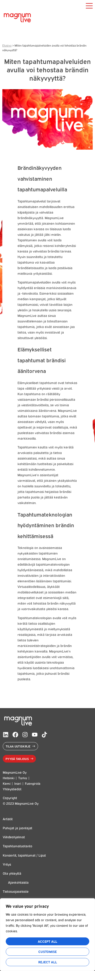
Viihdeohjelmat (14, 837)
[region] (47, 934)
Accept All (47, 941)
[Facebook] (15, 735)
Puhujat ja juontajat (17, 828)
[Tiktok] (44, 735)
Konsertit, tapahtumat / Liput (24, 855)
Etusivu (7, 45)
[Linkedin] (6, 735)
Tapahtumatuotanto (17, 846)
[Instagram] (25, 735)
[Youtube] (35, 735)
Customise (47, 951)
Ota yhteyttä (12, 873)
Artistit (8, 819)
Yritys (7, 864)
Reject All (47, 962)
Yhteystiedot (12, 789)
